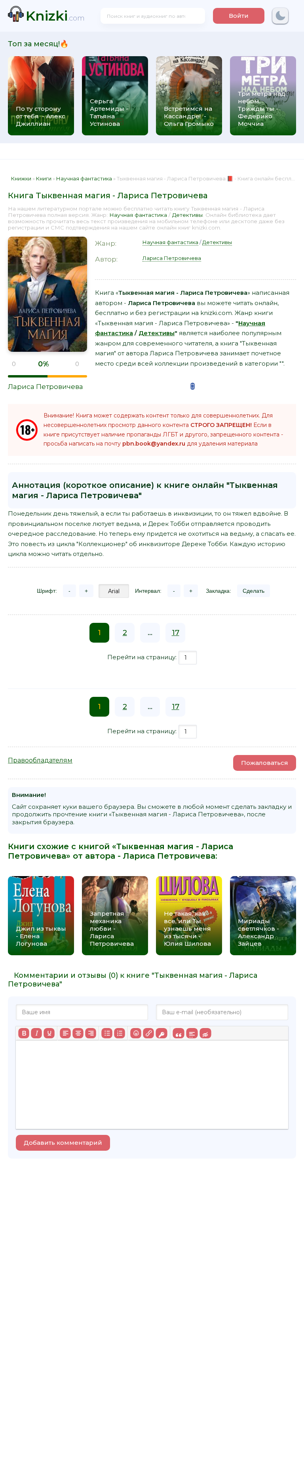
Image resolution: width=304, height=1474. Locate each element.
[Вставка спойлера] (192, 1033)
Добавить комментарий (63, 1142)
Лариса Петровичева (45, 387)
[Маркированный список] (106, 1033)
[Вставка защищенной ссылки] (161, 1033)
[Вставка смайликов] (135, 1033)
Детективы (187, 215)
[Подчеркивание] (49, 1033)
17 (175, 632)
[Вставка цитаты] (178, 1033)
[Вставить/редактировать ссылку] (148, 1033)
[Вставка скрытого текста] (205, 1033)
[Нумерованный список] (119, 1033)
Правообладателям (40, 760)
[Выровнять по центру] (78, 1033)
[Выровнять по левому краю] (65, 1033)
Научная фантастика (138, 215)
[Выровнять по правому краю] (90, 1033)
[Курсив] (36, 1033)
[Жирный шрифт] (23, 1033)
